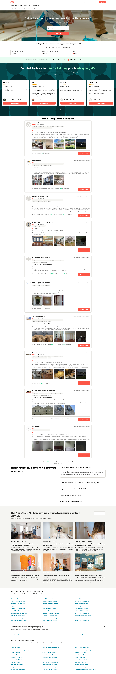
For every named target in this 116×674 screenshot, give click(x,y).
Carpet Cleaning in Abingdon (49, 655)
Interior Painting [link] (18, 8)
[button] (37, 144)
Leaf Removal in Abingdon (81, 652)
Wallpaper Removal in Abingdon (50, 634)
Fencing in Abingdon (15, 655)
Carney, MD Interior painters (81, 603)
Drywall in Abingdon (79, 634)
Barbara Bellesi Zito (80, 541)
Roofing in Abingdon (15, 652)
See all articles (99, 513)
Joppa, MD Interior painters (17, 606)
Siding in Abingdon (46, 659)
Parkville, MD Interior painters (82, 611)
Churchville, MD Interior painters (18, 618)
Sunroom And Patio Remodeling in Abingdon (85, 669)
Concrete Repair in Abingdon (81, 659)
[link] (4, 99)
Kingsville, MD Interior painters (18, 615)
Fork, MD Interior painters (48, 598)
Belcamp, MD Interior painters (17, 603)
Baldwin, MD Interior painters (49, 620)
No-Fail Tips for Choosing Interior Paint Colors (88, 575)
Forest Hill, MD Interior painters (50, 606)
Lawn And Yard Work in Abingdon (50, 647)
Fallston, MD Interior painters (49, 601)
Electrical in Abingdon (47, 650)
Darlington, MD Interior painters (82, 618)
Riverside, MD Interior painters (17, 601)
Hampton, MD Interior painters (82, 613)
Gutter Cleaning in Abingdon (49, 652)
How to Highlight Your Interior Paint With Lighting (25, 575)
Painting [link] (12, 8)
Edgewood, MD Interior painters (18, 598)
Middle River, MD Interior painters (50, 613)
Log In (94, 2)
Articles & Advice (35, 5)
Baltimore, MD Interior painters (50, 611)
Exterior (17, 5)
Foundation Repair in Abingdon (49, 664)
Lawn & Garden (23, 5)
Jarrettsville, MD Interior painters (83, 615)
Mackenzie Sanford (15, 541)
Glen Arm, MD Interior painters (49, 615)
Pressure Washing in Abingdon (49, 669)
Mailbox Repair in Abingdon (81, 667)
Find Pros (58, 33)
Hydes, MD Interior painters (49, 608)
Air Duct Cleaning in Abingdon (82, 664)
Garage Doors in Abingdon (81, 655)
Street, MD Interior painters (81, 608)
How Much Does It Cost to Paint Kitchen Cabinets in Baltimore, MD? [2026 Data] (90, 544)
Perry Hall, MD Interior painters (50, 603)
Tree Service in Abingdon (16, 657)
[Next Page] (72, 461)
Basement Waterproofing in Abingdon (84, 650)
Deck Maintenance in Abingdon (49, 667)
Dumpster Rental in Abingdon (82, 647)
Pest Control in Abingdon (16, 664)
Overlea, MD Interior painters (82, 598)
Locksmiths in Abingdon (80, 662)
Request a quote (15, 103)
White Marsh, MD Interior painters (18, 620)
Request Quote (84, 153)
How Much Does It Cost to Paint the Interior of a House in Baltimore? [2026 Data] (24, 544)
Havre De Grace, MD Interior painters (51, 618)
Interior (12, 5)
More (29, 5)
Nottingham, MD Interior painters (83, 606)
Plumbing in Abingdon (15, 647)
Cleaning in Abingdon (15, 662)
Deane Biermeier (47, 572)
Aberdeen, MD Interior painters (17, 608)
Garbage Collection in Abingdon (50, 657)
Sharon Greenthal (79, 572)
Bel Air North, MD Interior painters (18, 613)
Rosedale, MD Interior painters (82, 620)
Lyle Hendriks (46, 541)
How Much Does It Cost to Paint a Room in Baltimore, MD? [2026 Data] (58, 544)
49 (68, 461)
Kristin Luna (14, 572)
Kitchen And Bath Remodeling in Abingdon (20, 650)
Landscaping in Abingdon (16, 659)
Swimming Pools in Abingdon (17, 669)
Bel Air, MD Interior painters (17, 611)
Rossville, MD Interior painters (82, 601)
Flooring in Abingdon (80, 657)
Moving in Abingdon (15, 667)
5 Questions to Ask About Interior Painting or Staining (56, 576)
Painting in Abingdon (15, 634)
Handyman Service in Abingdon (50, 662)
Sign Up (102, 2)
